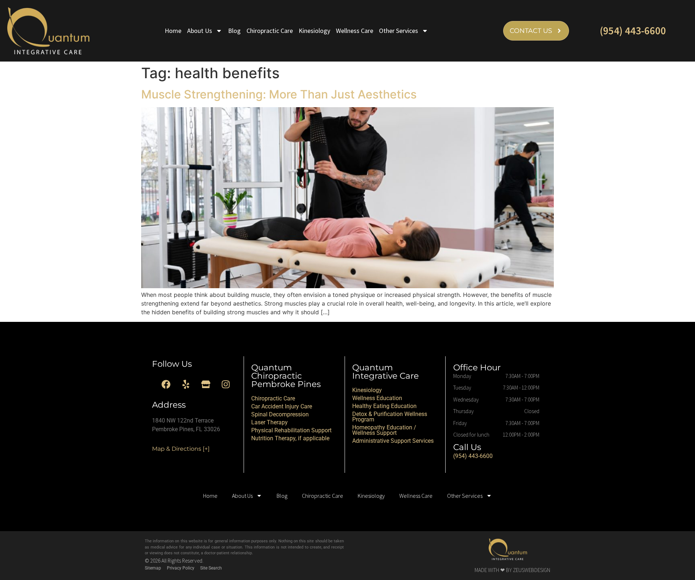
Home (173, 30)
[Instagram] (226, 384)
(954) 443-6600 (633, 30)
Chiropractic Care (270, 30)
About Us (199, 30)
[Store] (206, 384)
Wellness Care (354, 30)
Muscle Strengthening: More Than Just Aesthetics (279, 94)
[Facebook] (166, 384)
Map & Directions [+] (181, 448)
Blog (234, 30)
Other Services (398, 30)
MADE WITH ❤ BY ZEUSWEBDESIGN (512, 570)
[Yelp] (186, 384)
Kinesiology (314, 30)
